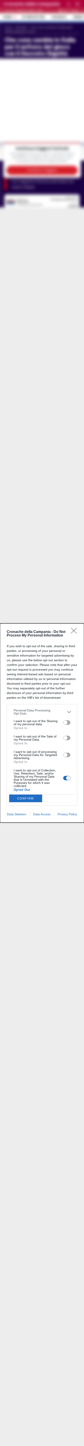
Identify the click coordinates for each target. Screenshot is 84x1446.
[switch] (66, 722)
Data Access (42, 814)
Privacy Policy (67, 814)
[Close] (75, 632)
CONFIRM (25, 798)
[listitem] (42, 712)
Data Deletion (16, 814)
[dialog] (42, 723)
